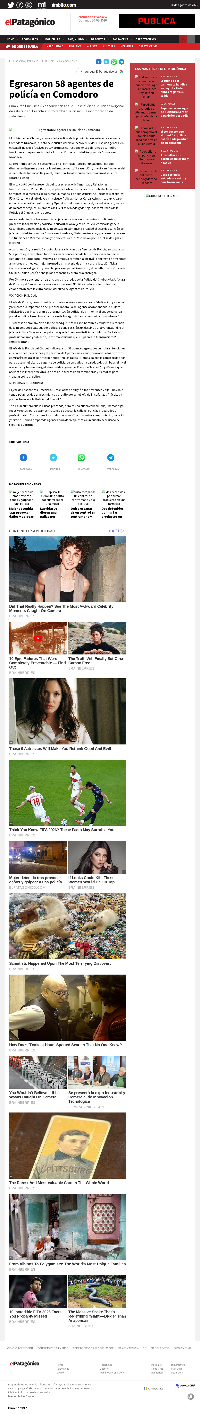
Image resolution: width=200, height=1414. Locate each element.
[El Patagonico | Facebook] (19, 5)
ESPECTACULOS (168, 104)
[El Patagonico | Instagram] (28, 5)
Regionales (30, 39)
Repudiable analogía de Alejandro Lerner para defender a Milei (175, 111)
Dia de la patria (160, 1348)
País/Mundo (76, 39)
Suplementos (178, 1364)
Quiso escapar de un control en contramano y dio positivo (83, 514)
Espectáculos (146, 39)
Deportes (98, 39)
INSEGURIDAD (54, 46)
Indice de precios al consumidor (93, 1348)
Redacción (157, 1372)
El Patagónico (17, 61)
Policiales (52, 39)
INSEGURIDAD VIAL (169, 76)
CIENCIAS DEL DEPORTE (20, 1348)
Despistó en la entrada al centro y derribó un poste (174, 178)
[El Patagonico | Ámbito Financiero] (64, 5)
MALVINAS (127, 46)
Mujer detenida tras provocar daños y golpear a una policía (21, 514)
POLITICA (75, 46)
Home (10, 39)
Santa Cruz (120, 39)
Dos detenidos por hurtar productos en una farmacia (113, 514)
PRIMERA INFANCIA (128, 1348)
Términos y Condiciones (112, 1372)
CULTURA (109, 46)
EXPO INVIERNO (182, 1348)
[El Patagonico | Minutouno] (42, 5)
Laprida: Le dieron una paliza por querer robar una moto (50, 516)
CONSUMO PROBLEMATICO (53, 1348)
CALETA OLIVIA (148, 46)
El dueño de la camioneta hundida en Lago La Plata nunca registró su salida (174, 88)
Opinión (61, 1372)
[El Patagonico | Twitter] (10, 5)
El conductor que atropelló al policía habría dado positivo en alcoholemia (174, 137)
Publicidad (176, 1368)
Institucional (177, 1372)
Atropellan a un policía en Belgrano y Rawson (175, 158)
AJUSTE (92, 46)
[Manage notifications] (191, 1396)
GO (144, 1348)
